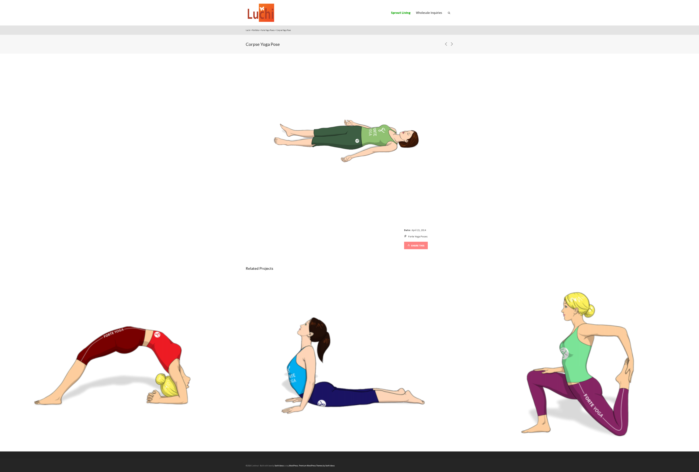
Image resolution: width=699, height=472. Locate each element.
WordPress (293, 465)
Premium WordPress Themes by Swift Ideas (317, 465)
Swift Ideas (279, 465)
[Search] (449, 12)
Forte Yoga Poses (418, 236)
